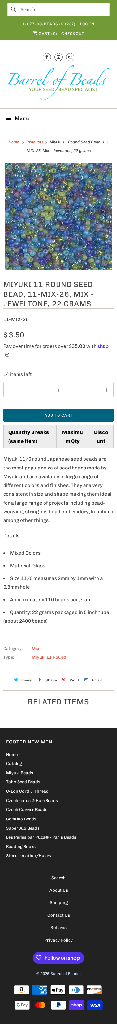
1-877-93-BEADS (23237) (49, 24)
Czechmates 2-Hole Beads (32, 800)
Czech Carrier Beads (26, 809)
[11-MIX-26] (58, 216)
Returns (58, 927)
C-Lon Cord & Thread (27, 791)
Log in (87, 24)
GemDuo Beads (21, 819)
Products (35, 142)
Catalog (14, 763)
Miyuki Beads (19, 772)
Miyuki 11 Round (49, 657)
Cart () (47, 33)
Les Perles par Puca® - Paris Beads (41, 837)
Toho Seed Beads (23, 782)
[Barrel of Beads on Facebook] (47, 57)
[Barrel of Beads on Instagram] (58, 57)
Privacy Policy (59, 940)
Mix (35, 648)
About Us (58, 890)
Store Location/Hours (28, 855)
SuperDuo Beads (23, 828)
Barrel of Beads (65, 973)
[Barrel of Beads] (58, 84)
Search (58, 877)
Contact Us (58, 915)
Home (12, 754)
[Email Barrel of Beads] (70, 57)
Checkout (72, 33)
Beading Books (21, 846)
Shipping (59, 902)
